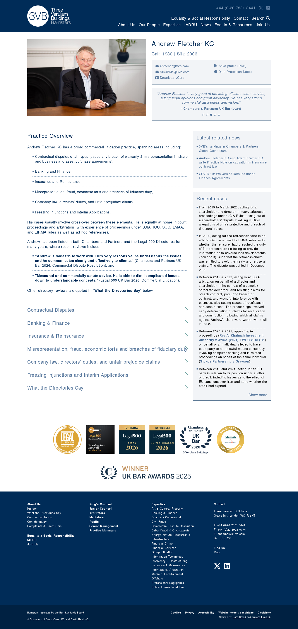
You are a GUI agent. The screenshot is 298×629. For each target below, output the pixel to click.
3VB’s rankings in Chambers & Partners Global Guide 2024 (229, 148)
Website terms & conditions (235, 612)
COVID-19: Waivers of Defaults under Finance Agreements (227, 175)
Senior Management (103, 526)
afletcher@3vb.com (174, 66)
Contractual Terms (39, 517)
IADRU (190, 24)
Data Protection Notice (235, 71)
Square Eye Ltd (261, 617)
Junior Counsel (100, 508)
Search (259, 18)
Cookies (176, 612)
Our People (149, 24)
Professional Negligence (168, 583)
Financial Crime (162, 543)
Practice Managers (102, 530)
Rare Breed (239, 617)
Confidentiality (36, 521)
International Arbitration (167, 569)
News (206, 24)
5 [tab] (219, 115)
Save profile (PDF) (233, 65)
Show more (257, 395)
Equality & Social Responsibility (200, 18)
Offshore (157, 578)
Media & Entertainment (167, 574)
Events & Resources (233, 24)
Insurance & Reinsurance (168, 565)
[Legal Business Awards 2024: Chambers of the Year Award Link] (67, 451)
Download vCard (172, 77)
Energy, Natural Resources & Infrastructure (171, 537)
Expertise (172, 24)
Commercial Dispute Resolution (173, 526)
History (31, 508)
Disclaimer (264, 612)
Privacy (189, 612)
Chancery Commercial (166, 517)
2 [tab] (207, 115)
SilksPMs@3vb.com (175, 71)
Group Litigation (162, 552)
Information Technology (167, 556)
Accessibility (206, 612)
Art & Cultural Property (167, 508)
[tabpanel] (211, 101)
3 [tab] (211, 115)
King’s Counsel (100, 504)
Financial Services (164, 548)
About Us (126, 24)
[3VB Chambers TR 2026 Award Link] (196, 451)
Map (216, 552)
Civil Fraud (159, 521)
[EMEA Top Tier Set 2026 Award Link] (132, 451)
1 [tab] (203, 115)
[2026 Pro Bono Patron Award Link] (230, 451)
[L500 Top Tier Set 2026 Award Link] (162, 451)
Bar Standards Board (71, 612)
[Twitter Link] (261, 7)
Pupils (94, 522)
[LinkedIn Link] (268, 7)
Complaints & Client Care (44, 526)
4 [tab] (215, 115)
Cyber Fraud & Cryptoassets (171, 530)
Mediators (96, 517)
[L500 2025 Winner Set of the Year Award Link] (100, 451)
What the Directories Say (44, 513)
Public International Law (168, 587)
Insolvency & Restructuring (169, 561)
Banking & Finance (164, 513)
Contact (241, 18)
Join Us (263, 24)
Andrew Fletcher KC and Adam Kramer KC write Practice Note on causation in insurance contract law (233, 162)
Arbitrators (97, 513)
